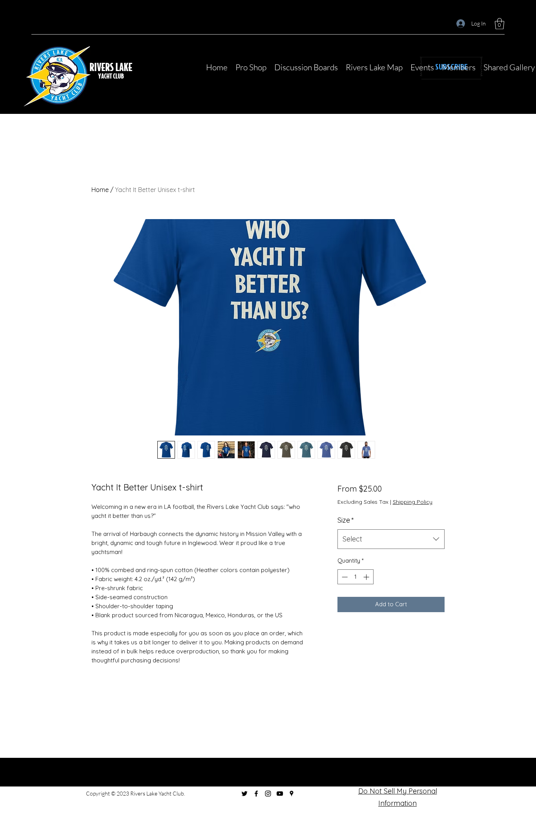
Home (100, 190)
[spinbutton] (355, 577)
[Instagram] (268, 793)
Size (345, 520)
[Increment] (367, 577)
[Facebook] (256, 793)
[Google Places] (291, 793)
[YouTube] (280, 793)
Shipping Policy (412, 501)
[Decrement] (344, 577)
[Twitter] (244, 793)
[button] (499, 23)
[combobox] (391, 539)
